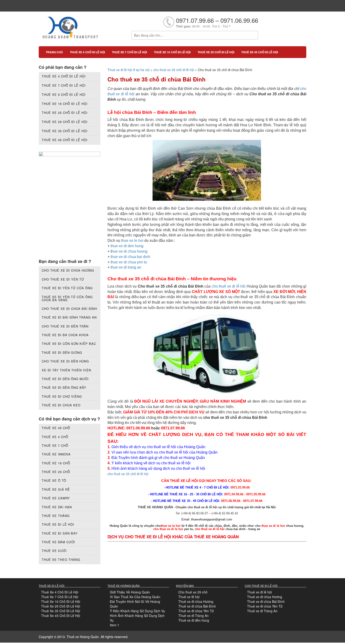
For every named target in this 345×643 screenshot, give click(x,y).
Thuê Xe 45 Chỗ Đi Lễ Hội (60, 615)
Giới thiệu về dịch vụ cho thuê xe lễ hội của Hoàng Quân (158, 447)
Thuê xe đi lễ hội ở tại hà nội (128, 69)
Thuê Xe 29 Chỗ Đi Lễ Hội (60, 606)
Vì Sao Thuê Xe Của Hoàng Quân (135, 596)
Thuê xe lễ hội (188, 596)
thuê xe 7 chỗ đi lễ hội (129, 52)
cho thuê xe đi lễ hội (229, 286)
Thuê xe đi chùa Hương (195, 601)
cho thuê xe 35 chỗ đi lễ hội (173, 69)
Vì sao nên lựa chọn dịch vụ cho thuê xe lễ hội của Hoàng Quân (164, 452)
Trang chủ (54, 52)
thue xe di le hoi (273, 525)
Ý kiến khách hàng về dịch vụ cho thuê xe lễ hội (151, 463)
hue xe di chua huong (129, 251)
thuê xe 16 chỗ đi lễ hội (172, 52)
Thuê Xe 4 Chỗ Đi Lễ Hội (59, 592)
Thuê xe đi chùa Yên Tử (196, 610)
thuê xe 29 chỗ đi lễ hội (216, 52)
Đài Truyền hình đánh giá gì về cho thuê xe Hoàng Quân (158, 458)
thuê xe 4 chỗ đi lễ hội (87, 52)
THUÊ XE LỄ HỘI (184, 481)
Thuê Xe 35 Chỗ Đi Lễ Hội (60, 610)
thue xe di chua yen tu (129, 262)
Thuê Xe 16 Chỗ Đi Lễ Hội (60, 601)
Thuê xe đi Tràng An (193, 615)
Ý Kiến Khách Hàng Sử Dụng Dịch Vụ (137, 610)
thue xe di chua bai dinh (130, 257)
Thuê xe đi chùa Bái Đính (197, 606)
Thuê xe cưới (54, 550)
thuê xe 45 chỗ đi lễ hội (259, 52)
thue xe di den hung (127, 246)
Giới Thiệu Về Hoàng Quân (130, 592)
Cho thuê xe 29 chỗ (192, 592)
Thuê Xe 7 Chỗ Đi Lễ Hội (59, 596)
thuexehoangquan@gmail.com (211, 519)
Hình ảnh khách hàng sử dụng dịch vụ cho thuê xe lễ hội (158, 468)
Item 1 (114, 625)
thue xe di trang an (126, 267)
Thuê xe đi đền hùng (193, 620)
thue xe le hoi (132, 241)
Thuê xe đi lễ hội (259, 592)
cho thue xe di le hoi (168, 529)
